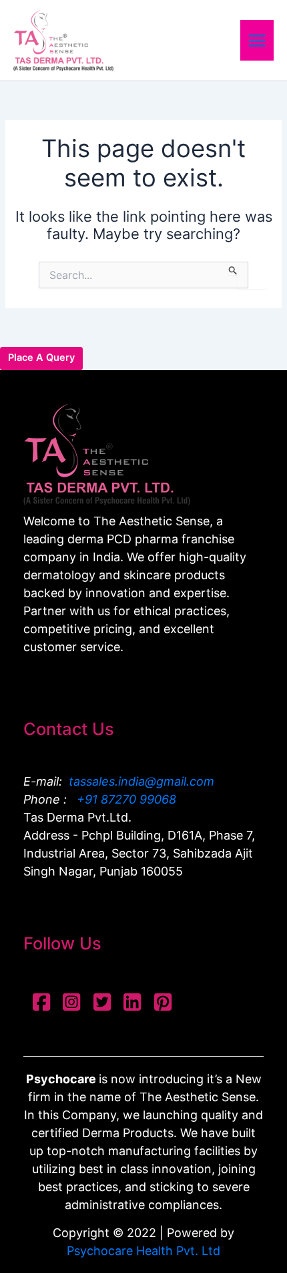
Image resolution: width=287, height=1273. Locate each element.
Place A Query (41, 358)
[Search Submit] (233, 268)
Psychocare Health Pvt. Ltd (143, 1251)
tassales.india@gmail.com (141, 781)
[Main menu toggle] (257, 40)
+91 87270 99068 (124, 799)
